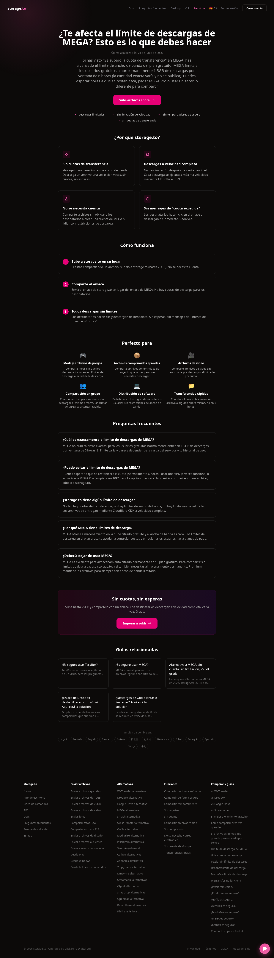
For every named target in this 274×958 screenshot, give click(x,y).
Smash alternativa (128, 816)
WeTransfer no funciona (226, 880)
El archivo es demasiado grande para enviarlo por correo (226, 838)
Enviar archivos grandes (85, 791)
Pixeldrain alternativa (130, 842)
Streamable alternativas (132, 880)
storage (16, 8)
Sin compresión (174, 829)
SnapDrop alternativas (131, 892)
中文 (143, 746)
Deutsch (77, 739)
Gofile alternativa (127, 829)
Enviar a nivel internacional (87, 848)
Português (193, 739)
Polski (179, 739)
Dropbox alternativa (129, 797)
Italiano (121, 739)
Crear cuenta (254, 8)
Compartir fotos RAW (83, 823)
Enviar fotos (77, 816)
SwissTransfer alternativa (133, 823)
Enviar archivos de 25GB (85, 804)
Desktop (176, 8)
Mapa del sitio (241, 948)
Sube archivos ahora (134, 100)
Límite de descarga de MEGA (229, 849)
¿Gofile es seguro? (222, 899)
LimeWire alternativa (130, 873)
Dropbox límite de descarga (228, 868)
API (26, 810)
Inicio (27, 791)
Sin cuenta (170, 816)
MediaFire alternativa (130, 835)
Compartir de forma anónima (182, 791)
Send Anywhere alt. (129, 848)
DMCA (224, 948)
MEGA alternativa (128, 810)
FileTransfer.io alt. (128, 911)
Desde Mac (77, 854)
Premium (199, 8)
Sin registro (171, 810)
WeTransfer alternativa (131, 791)
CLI (187, 8)
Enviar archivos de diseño (86, 835)
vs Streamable (220, 810)
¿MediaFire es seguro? (225, 912)
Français (106, 739)
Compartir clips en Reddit (227, 931)
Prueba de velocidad (36, 829)
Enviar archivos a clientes (86, 842)
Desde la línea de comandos (88, 867)
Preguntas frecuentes (152, 8)
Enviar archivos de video (85, 810)
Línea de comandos (36, 804)
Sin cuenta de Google (177, 846)
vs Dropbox (218, 797)
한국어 (147, 739)
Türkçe (131, 746)
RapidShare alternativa (131, 905)
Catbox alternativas (129, 854)
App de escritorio (34, 797)
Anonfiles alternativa (130, 861)
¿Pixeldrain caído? (222, 887)
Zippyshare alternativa (131, 867)
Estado (28, 835)
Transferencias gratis (177, 852)
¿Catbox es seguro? (223, 925)
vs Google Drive (220, 804)
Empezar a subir (134, 623)
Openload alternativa (130, 899)
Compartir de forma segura (181, 797)
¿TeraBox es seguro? (223, 906)
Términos (210, 948)
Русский (209, 739)
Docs (132, 8)
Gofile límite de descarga (226, 855)
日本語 (134, 739)
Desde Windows (80, 861)
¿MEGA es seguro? (222, 918)
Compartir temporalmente (180, 804)
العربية (64, 739)
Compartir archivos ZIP (84, 829)
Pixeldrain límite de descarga (229, 861)
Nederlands (163, 739)
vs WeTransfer (220, 791)
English (91, 739)
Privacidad (193, 948)
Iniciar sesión (229, 8)
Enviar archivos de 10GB (85, 797)
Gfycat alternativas (129, 886)
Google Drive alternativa (132, 804)
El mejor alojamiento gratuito (229, 816)
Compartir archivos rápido (180, 823)
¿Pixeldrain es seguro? (225, 893)
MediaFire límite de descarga (229, 874)
